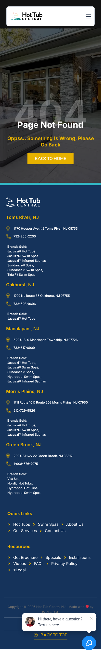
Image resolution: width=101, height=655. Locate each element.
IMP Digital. (50, 612)
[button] (88, 16)
